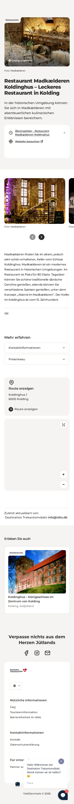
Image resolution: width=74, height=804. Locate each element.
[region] (37, 455)
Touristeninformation (24, 712)
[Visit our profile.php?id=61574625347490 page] (26, 653)
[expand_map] (64, 425)
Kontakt (15, 739)
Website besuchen (27, 141)
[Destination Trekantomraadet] (18, 670)
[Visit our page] (37, 653)
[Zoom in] (63, 474)
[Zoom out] (63, 484)
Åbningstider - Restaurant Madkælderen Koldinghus (32, 132)
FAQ (13, 707)
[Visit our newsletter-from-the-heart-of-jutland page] (47, 653)
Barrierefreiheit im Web (25, 717)
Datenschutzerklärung (24, 744)
